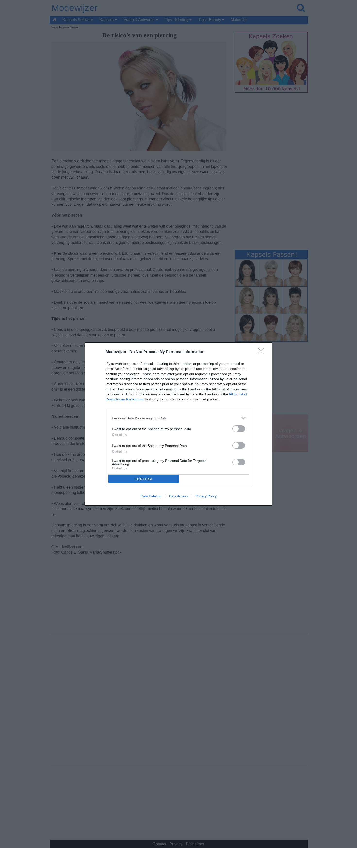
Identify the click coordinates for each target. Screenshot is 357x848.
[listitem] (178, 418)
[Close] (262, 352)
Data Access (178, 496)
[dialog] (178, 424)
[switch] (238, 428)
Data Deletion (151, 496)
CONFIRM (144, 479)
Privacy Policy (206, 496)
